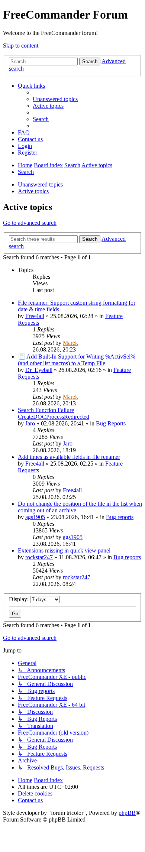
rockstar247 (39, 557)
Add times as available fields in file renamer (69, 457)
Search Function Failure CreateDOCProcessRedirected (53, 413)
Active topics (33, 191)
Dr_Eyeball (38, 370)
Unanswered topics (40, 184)
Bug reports (119, 517)
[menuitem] (55, 99)
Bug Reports (111, 423)
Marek (70, 343)
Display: (19, 599)
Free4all (34, 316)
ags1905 (35, 517)
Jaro (30, 423)
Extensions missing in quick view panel (64, 550)
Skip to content (20, 45)
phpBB (127, 813)
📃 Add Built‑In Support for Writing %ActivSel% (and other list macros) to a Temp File (76, 359)
